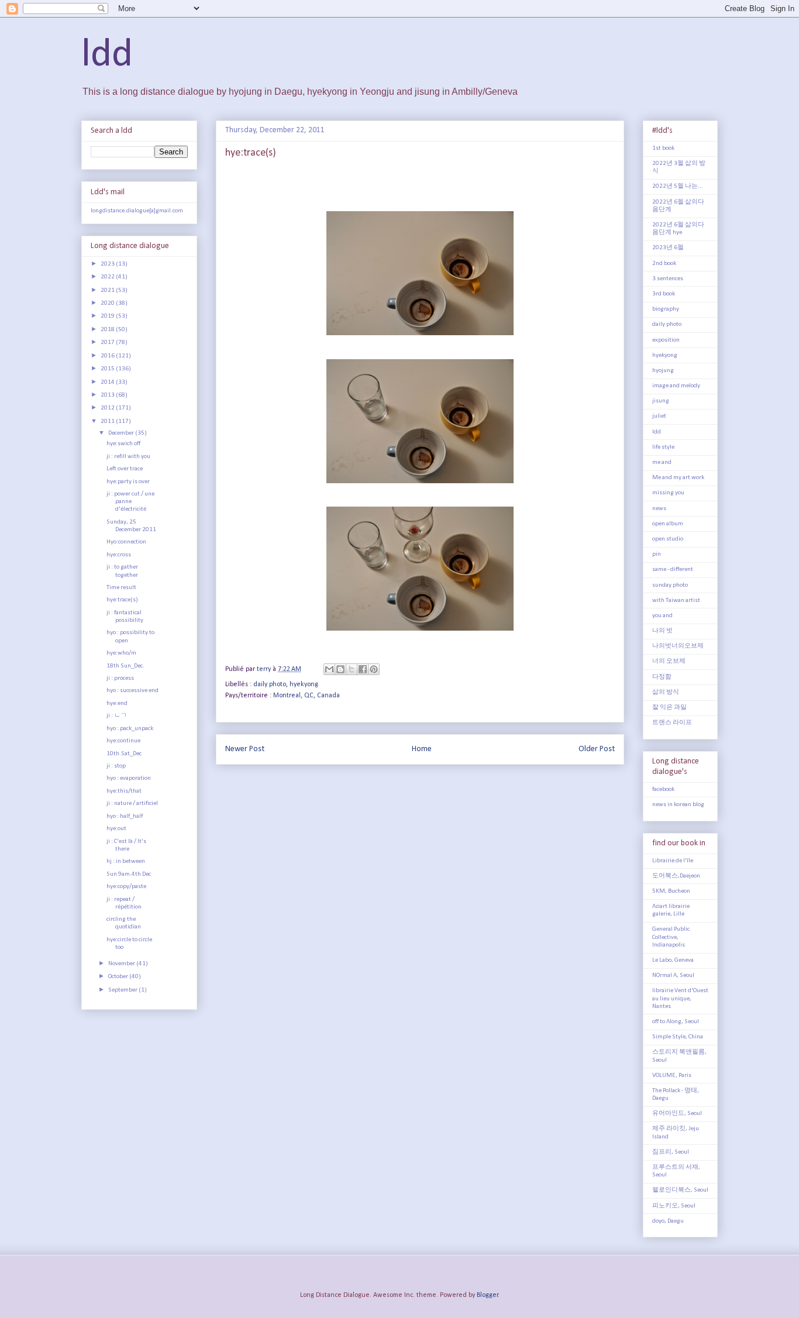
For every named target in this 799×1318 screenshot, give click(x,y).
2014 (108, 382)
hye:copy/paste (126, 886)
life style (663, 447)
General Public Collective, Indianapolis (671, 937)
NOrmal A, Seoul (673, 975)
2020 (108, 303)
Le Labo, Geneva (673, 960)
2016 (108, 356)
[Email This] (329, 669)
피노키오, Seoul (673, 1206)
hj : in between (125, 861)
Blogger (487, 1295)
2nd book (664, 263)
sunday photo (670, 585)
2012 (108, 408)
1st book (663, 148)
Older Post (596, 749)
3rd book (663, 294)
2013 (108, 395)
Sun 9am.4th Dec (128, 874)
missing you (668, 493)
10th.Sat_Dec (124, 754)
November (122, 964)
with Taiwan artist (676, 600)
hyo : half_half (124, 816)
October (118, 976)
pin (656, 554)
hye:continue (123, 741)
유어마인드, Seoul (677, 1113)
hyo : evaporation (128, 778)
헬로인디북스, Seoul (680, 1190)
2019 (108, 316)
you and (662, 615)
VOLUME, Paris (671, 1075)
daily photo (269, 684)
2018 (108, 329)
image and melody (676, 386)
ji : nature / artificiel (132, 803)
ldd (107, 55)
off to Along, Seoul (675, 1021)
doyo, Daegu (668, 1221)
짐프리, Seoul (670, 1152)
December (121, 433)
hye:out (116, 828)
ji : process (120, 678)
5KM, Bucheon (671, 891)
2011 (108, 421)
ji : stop (116, 766)
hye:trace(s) (122, 600)
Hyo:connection (126, 542)
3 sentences (667, 279)
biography (665, 309)
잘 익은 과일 (669, 707)
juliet (659, 416)
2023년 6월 (668, 248)
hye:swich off (123, 444)
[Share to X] (351, 669)
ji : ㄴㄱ (116, 716)
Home (422, 749)
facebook (663, 789)
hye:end (117, 703)
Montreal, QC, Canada (306, 695)
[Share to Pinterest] (374, 669)
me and (661, 462)
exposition (666, 340)
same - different (672, 569)
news (659, 508)
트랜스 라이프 (672, 723)
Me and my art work (678, 477)
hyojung (663, 370)
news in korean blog (678, 804)
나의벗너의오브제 (678, 646)
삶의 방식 (665, 692)
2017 (108, 342)
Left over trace (124, 469)
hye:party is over (128, 482)
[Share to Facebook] (362, 669)
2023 (108, 264)
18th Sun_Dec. (125, 666)
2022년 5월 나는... (677, 186)
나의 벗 (662, 631)
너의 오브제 (669, 661)
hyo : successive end (132, 690)
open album (667, 524)
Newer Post (244, 749)
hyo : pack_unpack (129, 728)
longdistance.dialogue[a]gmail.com (137, 211)
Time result (121, 587)
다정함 (661, 677)
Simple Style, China (677, 1037)
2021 (108, 290)
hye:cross (118, 555)
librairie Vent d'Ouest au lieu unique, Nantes (680, 998)
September (123, 990)
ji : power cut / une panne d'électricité (130, 501)
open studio (667, 539)
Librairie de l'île (672, 861)
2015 (108, 369)
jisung (660, 401)
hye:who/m (121, 653)
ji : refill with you (128, 456)
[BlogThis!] (340, 669)
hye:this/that (124, 791)
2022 (108, 277)
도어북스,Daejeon (676, 876)
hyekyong (304, 684)
